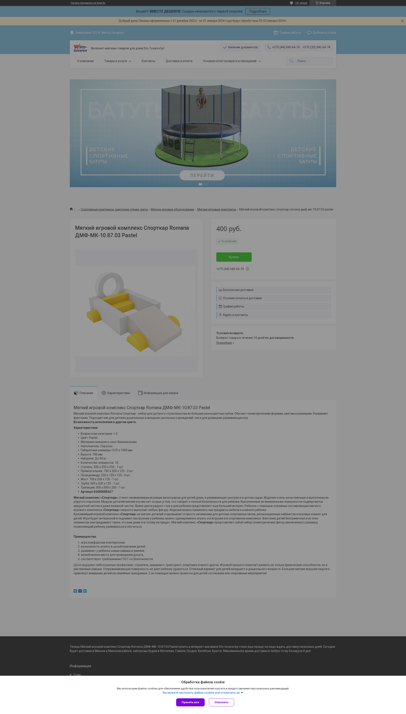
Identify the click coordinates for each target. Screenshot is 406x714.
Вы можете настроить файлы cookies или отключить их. (201, 692)
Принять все (190, 702)
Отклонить (221, 702)
